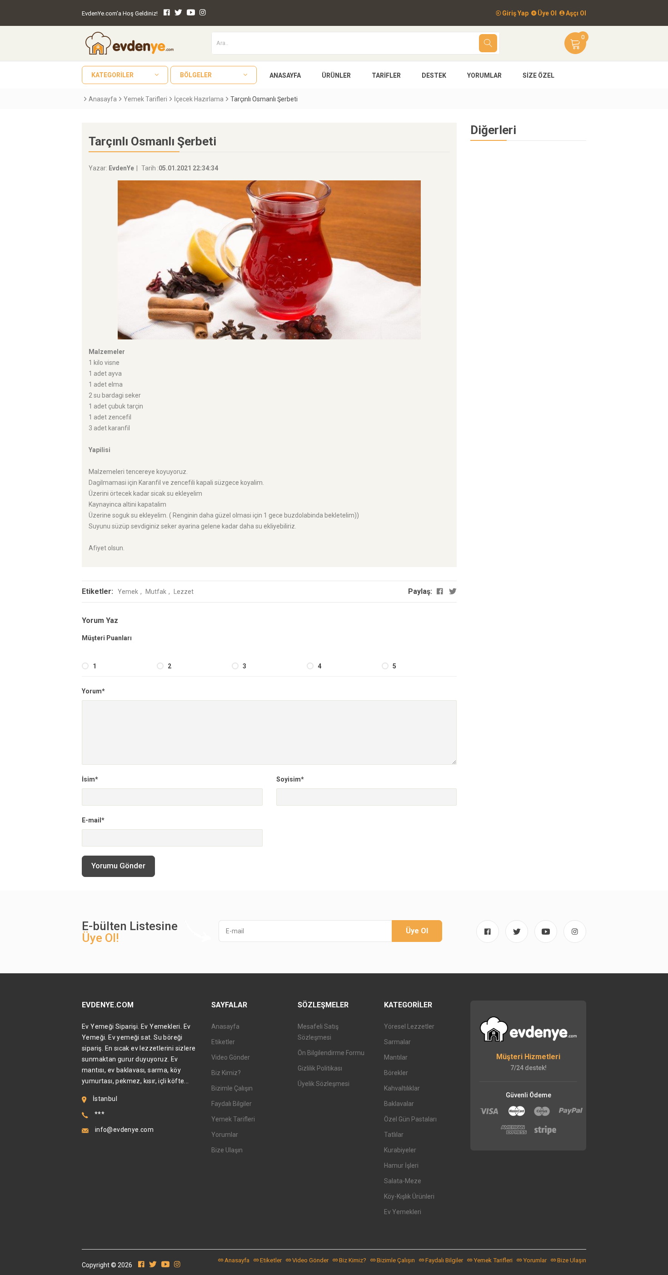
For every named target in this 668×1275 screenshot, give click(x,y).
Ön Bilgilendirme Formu (331, 1052)
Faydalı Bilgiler (231, 1103)
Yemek (128, 591)
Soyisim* (290, 779)
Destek (434, 75)
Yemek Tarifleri (145, 99)
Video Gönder (230, 1057)
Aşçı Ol (575, 13)
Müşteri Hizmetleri (528, 1056)
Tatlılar (394, 1134)
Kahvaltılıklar (402, 1088)
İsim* (90, 779)
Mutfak (155, 591)
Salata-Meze (402, 1181)
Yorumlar (484, 75)
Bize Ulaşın (227, 1150)
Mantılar (396, 1057)
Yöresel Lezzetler (409, 1026)
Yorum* (93, 691)
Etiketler (223, 1042)
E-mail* (93, 820)
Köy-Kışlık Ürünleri (409, 1196)
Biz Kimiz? (226, 1072)
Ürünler (336, 75)
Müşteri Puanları (107, 638)
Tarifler (386, 75)
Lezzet (184, 591)
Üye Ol (546, 13)
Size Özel (538, 75)
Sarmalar (397, 1042)
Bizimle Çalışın (232, 1088)
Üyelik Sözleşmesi (323, 1083)
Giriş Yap (514, 13)
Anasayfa (285, 75)
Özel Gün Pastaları (410, 1119)
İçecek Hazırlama (199, 99)
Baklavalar (399, 1103)
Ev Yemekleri (402, 1211)
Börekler (396, 1072)
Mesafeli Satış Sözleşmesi (318, 1032)
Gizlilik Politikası (320, 1068)
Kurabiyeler (400, 1150)
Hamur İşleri (401, 1165)
